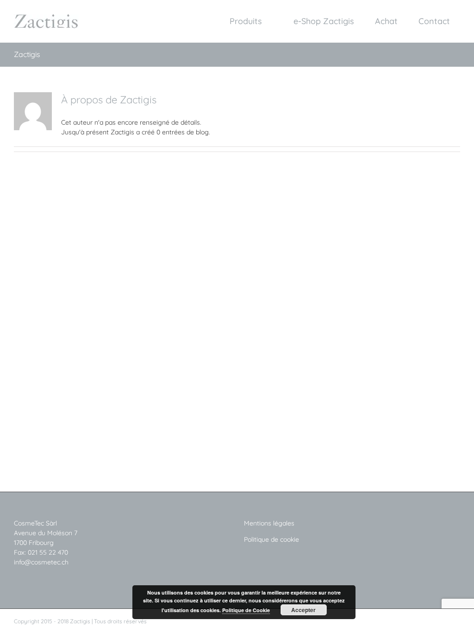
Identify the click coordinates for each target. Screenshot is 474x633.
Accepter (303, 610)
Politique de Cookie (246, 610)
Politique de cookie (271, 539)
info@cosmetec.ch (42, 562)
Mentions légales (269, 523)
